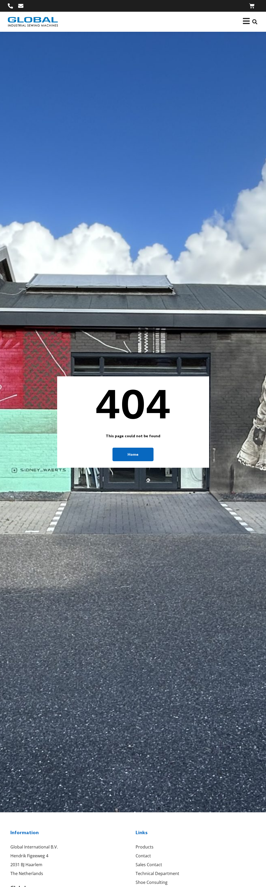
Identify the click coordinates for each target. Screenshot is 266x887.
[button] (254, 21)
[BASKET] (252, 6)
